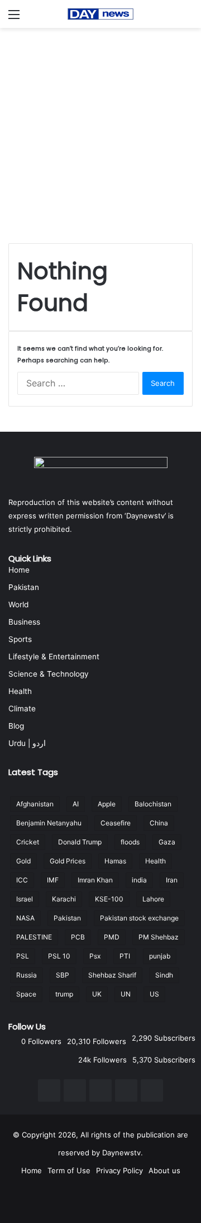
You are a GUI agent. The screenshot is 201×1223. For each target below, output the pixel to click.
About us (164, 1170)
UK (97, 994)
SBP (62, 975)
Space (26, 994)
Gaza (167, 842)
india (139, 880)
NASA (25, 918)
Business (24, 621)
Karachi (64, 899)
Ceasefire (115, 823)
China (159, 823)
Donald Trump (80, 842)
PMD (111, 937)
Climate (22, 708)
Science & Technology (48, 673)
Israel (24, 899)
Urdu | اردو (27, 743)
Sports (20, 639)
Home (19, 569)
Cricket (27, 842)
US (154, 994)
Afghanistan (35, 804)
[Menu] (14, 18)
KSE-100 (109, 899)
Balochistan (153, 804)
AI (76, 804)
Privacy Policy (119, 1170)
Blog (16, 725)
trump (64, 994)
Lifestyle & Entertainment (53, 656)
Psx (94, 956)
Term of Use (68, 1170)
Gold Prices (67, 861)
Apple (107, 804)
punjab (159, 956)
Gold (23, 861)
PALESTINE (34, 937)
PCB (78, 937)
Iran (172, 880)
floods (130, 842)
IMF (53, 880)
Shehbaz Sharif (112, 975)
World (18, 604)
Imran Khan (95, 880)
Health (20, 691)
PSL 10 (59, 956)
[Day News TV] (100, 14)
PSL (22, 956)
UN (126, 994)
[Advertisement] (100, 134)
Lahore (153, 899)
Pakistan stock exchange (139, 918)
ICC (22, 880)
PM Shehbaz (158, 937)
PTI (124, 956)
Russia (26, 975)
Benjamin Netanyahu (49, 823)
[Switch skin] (187, 18)
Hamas (115, 861)
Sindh (164, 975)
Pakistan (23, 587)
